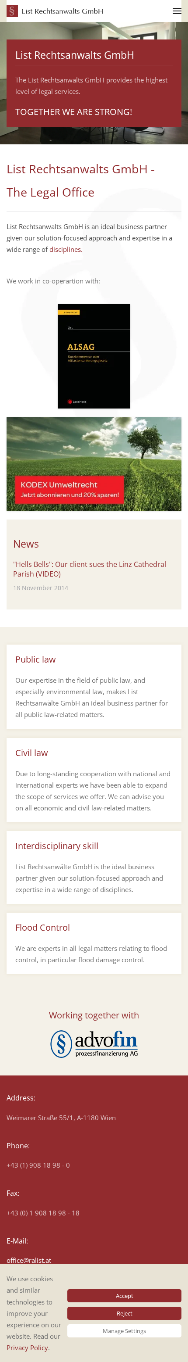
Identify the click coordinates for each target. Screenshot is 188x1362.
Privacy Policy (27, 1347)
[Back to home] (55, 11)
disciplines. (66, 249)
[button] (177, 11)
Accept (124, 1296)
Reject (124, 1313)
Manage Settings (124, 1331)
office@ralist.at (29, 1260)
